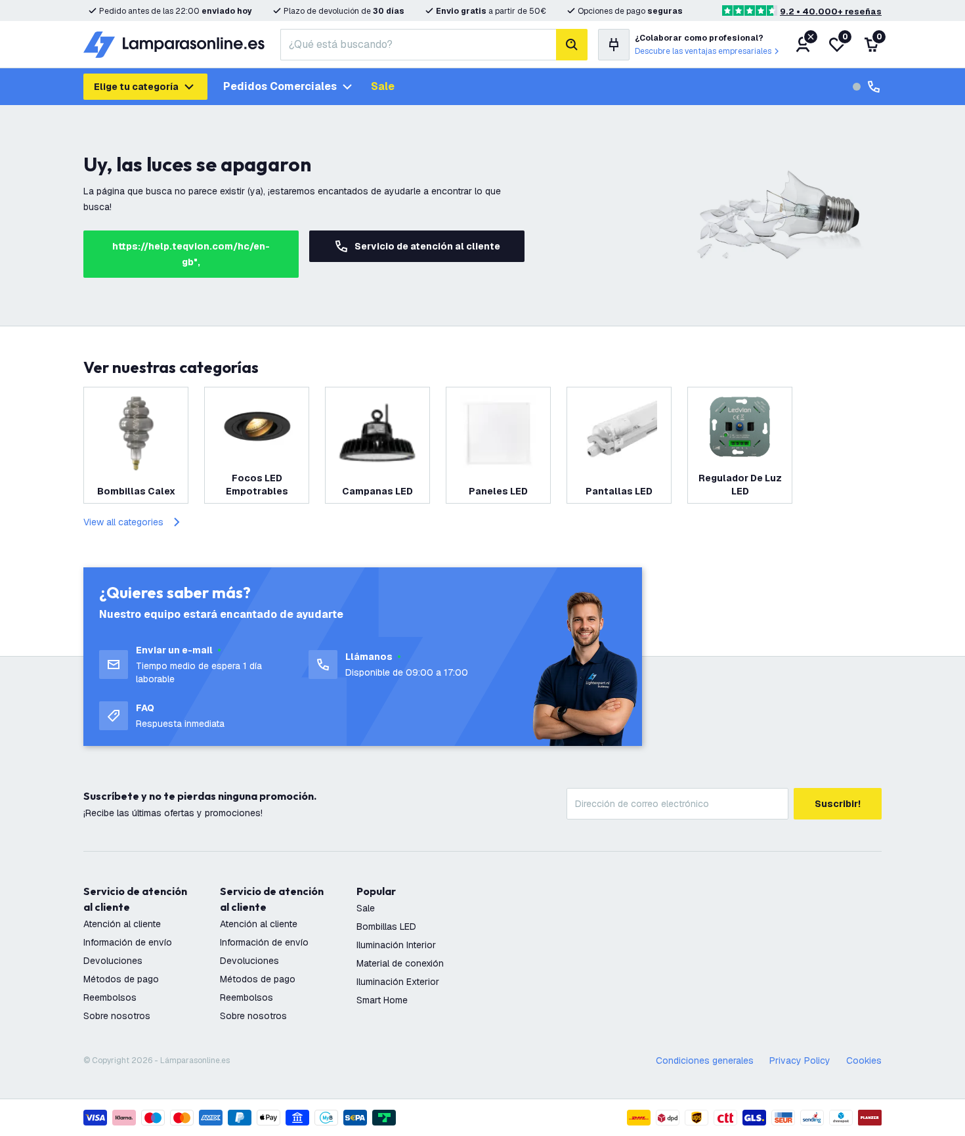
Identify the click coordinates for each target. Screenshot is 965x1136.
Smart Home (382, 1000)
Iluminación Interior (396, 945)
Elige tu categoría (136, 87)
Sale (383, 86)
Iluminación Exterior (397, 982)
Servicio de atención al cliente (427, 246)
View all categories (123, 522)
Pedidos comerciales (280, 86)
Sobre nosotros (116, 1016)
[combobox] (418, 44)
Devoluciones (112, 961)
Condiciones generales (705, 1060)
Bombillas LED (386, 926)
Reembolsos (110, 997)
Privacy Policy (799, 1060)
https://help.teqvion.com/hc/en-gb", (191, 254)
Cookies (864, 1060)
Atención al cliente (122, 924)
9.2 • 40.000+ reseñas (831, 11)
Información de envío (127, 942)
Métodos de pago (121, 979)
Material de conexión (400, 963)
